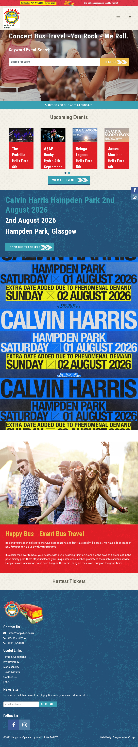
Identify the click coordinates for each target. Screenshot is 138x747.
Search (110, 62)
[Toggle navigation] (118, 18)
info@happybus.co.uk (21, 633)
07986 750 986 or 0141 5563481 (70, 105)
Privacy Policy (11, 661)
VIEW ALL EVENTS (64, 180)
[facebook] (13, 724)
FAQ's (6, 682)
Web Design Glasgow (111, 737)
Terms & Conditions (14, 656)
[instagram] (24, 724)
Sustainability (11, 666)
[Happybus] (17, 18)
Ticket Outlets (11, 671)
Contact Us (9, 677)
